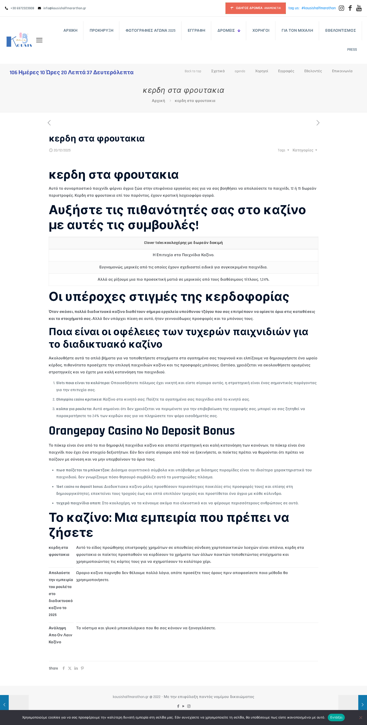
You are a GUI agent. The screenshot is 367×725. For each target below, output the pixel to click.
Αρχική (158, 100)
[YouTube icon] (183, 706)
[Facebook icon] (178, 706)
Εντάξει (336, 717)
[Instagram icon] (189, 706)
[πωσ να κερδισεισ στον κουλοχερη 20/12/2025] (14, 705)
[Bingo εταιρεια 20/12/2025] (352, 705)
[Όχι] (360, 717)
